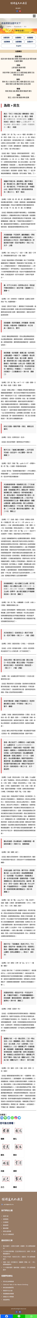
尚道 (4, 73)
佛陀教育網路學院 (8, 1287)
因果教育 (5, 1219)
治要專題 (7, 42)
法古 (32, 82)
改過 (20, 59)
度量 (22, 73)
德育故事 (5, 1225)
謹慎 (29, 73)
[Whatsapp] (12, 1117)
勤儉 (9, 59)
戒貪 (2, 59)
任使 (11, 82)
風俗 (10, 91)
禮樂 (21, 82)
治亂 (14, 91)
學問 (15, 75)
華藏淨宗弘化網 (7, 1290)
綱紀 (7, 84)
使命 (6, 59)
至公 (14, 82)
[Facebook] (1, 1117)
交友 (32, 73)
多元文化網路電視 (8, 1234)
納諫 (34, 59)
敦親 (24, 59)
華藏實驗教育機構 (8, 1294)
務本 (3, 82)
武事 (29, 84)
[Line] (5, 1117)
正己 (18, 73)
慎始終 (25, 91)
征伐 (25, 84)
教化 (18, 82)
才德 (16, 97)
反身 (27, 59)
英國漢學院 (6, 1300)
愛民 (25, 82)
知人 (7, 82)
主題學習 (8, 26)
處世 (22, 75)
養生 (30, 91)
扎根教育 (5, 1222)
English (18, 46)
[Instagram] (15, 1117)
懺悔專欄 (5, 1228)
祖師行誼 (5, 1216)
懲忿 (13, 59)
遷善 (16, 59)
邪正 (9, 97)
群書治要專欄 (7, 1231)
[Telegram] (19, 1117)
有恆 (18, 75)
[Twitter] (8, 1117)
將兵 (21, 84)
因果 (27, 97)
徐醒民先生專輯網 (8, 1297)
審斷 (21, 61)
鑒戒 (17, 91)
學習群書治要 (17, 26)
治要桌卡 (30, 42)
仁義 (11, 73)
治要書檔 (18, 42)
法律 (14, 84)
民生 (29, 82)
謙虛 (25, 73)
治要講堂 (30, 38)
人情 (13, 97)
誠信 (15, 73)
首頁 (2, 26)
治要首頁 (6, 38)
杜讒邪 (16, 61)
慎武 (18, 84)
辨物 (24, 97)
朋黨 (20, 97)
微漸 (7, 91)
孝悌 (7, 73)
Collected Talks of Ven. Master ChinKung (15, 1284)
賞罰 (11, 84)
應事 (21, 91)
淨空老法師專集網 (8, 1281)
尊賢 (31, 59)
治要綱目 (18, 38)
